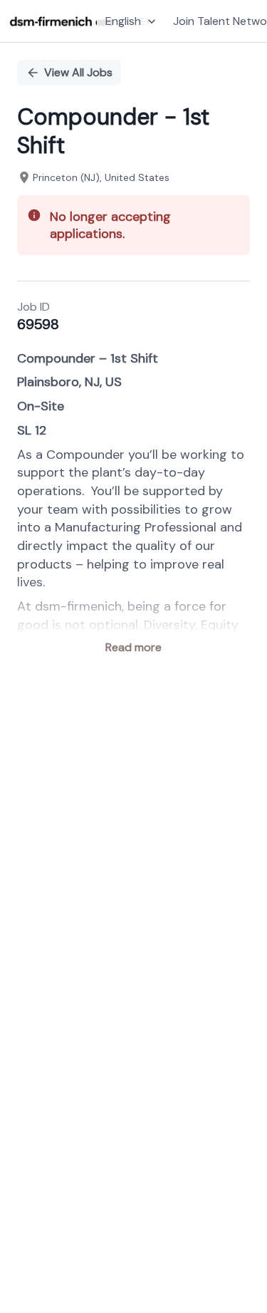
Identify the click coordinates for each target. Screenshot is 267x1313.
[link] (62, 21)
